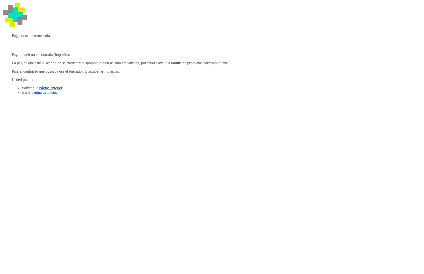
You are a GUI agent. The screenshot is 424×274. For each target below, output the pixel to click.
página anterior (50, 88)
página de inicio (43, 92)
